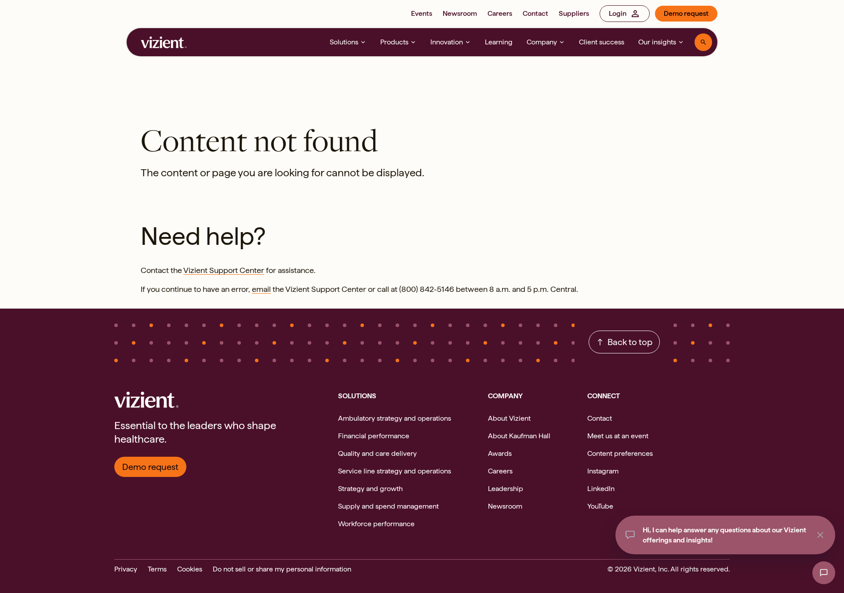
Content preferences (620, 453)
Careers (499, 13)
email (261, 289)
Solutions (344, 42)
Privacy (125, 569)
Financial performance (373, 436)
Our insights (657, 42)
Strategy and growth (370, 488)
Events (421, 13)
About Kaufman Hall (519, 436)
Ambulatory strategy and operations (394, 418)
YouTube (600, 506)
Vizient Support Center (223, 270)
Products (394, 42)
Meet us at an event (617, 436)
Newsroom (460, 13)
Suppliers (574, 13)
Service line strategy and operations (394, 471)
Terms (157, 569)
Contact (535, 13)
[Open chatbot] (823, 572)
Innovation (446, 42)
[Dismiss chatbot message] (820, 535)
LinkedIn (601, 488)
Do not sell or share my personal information (282, 569)
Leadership (505, 488)
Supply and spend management (388, 506)
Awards (500, 453)
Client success (601, 42)
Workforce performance (376, 524)
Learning (499, 42)
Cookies (189, 569)
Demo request (686, 13)
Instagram (602, 471)
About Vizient (509, 418)
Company (542, 42)
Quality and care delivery (377, 453)
